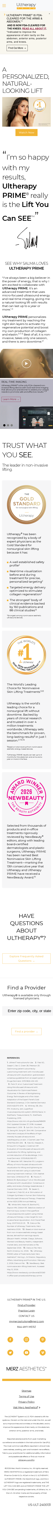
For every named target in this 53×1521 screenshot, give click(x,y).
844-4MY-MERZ (26, 1327)
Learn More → (11, 399)
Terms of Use (26, 1396)
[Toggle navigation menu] (4, 5)
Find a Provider (26, 1305)
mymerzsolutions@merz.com (26, 1321)
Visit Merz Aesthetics (25, 1407)
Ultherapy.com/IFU (26, 1460)
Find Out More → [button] (17, 48)
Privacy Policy (26, 1402)
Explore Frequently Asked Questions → (26, 958)
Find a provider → (26, 1031)
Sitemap (26, 1391)
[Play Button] (26, 363)
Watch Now (26, 132)
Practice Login (26, 1310)
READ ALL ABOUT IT (34, 28)
